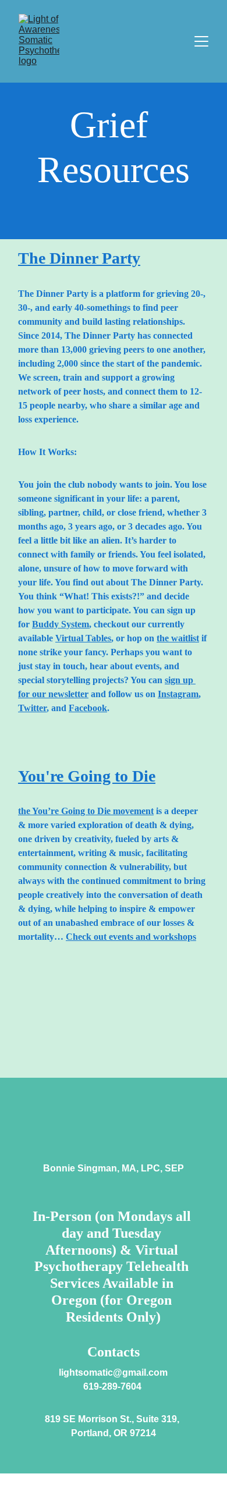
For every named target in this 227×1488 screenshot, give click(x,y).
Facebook (88, 708)
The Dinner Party (79, 258)
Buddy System (60, 624)
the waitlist (178, 638)
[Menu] (201, 41)
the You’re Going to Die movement (86, 811)
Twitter (32, 708)
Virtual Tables (83, 638)
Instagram (178, 694)
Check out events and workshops (131, 937)
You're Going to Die (86, 776)
